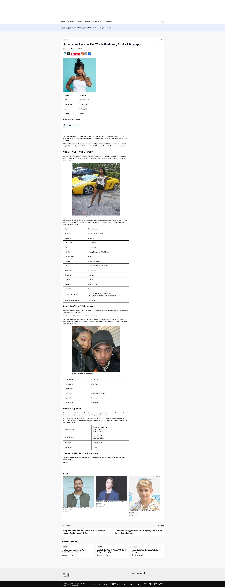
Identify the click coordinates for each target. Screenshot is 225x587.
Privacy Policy (97, 21)
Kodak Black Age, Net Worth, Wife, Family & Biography (146, 551)
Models (121, 585)
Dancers (108, 585)
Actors (89, 585)
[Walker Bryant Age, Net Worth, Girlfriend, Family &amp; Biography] (145, 493)
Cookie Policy (108, 21)
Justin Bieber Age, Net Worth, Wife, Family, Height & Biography (112, 551)
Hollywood (115, 585)
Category (70, 21)
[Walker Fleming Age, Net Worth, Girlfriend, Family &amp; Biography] (112, 488)
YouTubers (139, 585)
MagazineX (75, 585)
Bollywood (102, 585)
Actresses (95, 585)
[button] (74, 21)
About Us (87, 21)
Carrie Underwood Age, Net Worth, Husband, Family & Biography (74, 551)
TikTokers (132, 585)
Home (63, 21)
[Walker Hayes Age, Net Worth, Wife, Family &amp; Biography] (79, 491)
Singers (66, 40)
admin (68, 49)
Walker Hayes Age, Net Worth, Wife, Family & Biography (78, 507)
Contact (79, 21)
